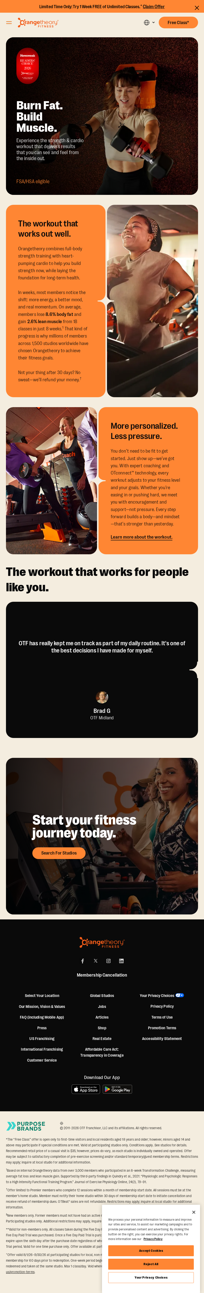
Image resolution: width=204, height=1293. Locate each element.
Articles (102, 1017)
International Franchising (42, 1049)
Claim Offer (154, 6)
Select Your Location (42, 995)
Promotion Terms (162, 1028)
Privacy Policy (162, 1006)
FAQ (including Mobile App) (42, 1017)
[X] (96, 961)
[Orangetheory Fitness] (102, 942)
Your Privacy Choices (151, 1277)
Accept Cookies (151, 1250)
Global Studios (102, 995)
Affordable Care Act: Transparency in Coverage (101, 1052)
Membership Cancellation (102, 975)
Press (42, 1028)
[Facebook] (83, 961)
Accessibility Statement (162, 1038)
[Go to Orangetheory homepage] (38, 23)
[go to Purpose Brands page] (26, 1126)
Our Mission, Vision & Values (42, 1006)
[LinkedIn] (121, 961)
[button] (149, 22)
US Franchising (41, 1038)
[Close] (193, 1212)
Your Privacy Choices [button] (157, 995)
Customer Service (42, 1060)
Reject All (151, 1264)
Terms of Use (162, 1017)
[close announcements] (197, 7)
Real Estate (102, 1038)
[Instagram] (108, 961)
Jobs (102, 1006)
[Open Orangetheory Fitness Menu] (9, 23)
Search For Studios (59, 853)
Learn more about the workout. (141, 537)
